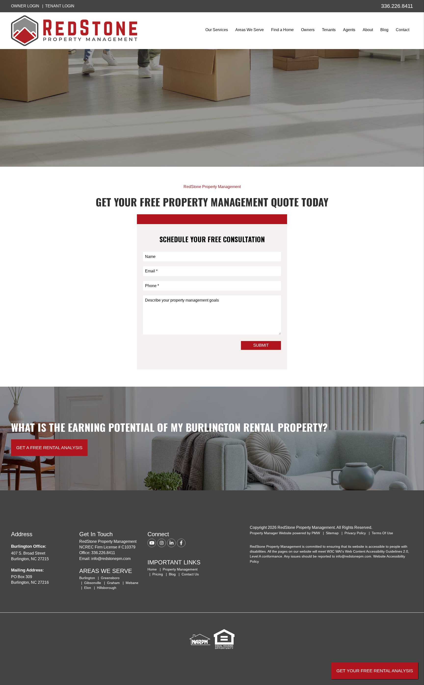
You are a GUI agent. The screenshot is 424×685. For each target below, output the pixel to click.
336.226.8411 (397, 6)
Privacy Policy (355, 533)
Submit (261, 345)
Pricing (157, 574)
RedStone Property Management (212, 187)
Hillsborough (106, 588)
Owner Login (25, 6)
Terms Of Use (382, 533)
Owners (308, 30)
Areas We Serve (249, 30)
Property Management (180, 569)
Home (152, 569)
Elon (87, 588)
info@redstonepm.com (111, 559)
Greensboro (110, 578)
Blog (384, 30)
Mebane (132, 583)
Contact (402, 30)
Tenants (329, 30)
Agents (349, 30)
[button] (151, 543)
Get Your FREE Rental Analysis (374, 670)
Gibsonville (92, 583)
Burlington (87, 578)
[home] (74, 30)
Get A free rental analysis (49, 447)
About (368, 30)
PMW (316, 533)
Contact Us (190, 574)
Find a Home (282, 30)
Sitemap (332, 533)
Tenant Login (59, 6)
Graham (113, 583)
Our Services (216, 30)
